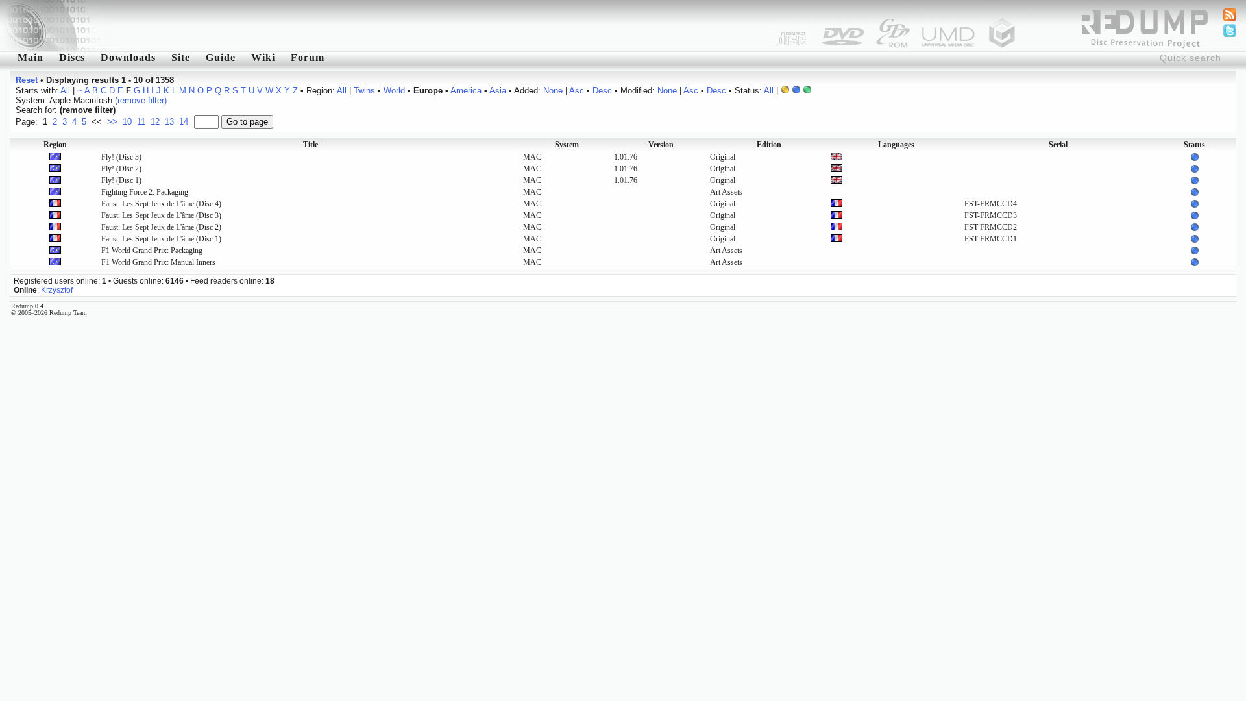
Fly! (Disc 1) (121, 180)
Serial (1058, 144)
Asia (497, 90)
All (65, 90)
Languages (896, 144)
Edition (769, 144)
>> (112, 122)
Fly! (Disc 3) (121, 157)
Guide (221, 57)
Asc (576, 90)
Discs (72, 57)
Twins (364, 90)
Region (55, 144)
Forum (307, 57)
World (394, 90)
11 (141, 122)
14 (183, 122)
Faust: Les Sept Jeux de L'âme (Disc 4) (161, 203)
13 (169, 122)
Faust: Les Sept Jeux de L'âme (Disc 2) (161, 227)
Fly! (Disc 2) (121, 168)
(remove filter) (141, 100)
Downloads (128, 57)
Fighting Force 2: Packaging (144, 192)
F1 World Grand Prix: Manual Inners (158, 262)
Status (1194, 144)
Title (310, 144)
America (466, 90)
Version (661, 144)
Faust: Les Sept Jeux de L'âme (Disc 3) (161, 215)
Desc (602, 90)
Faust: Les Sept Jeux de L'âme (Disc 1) (161, 238)
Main (30, 57)
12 (155, 122)
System (567, 144)
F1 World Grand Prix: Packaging (151, 250)
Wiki (263, 57)
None (553, 90)
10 (127, 122)
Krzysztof (57, 290)
